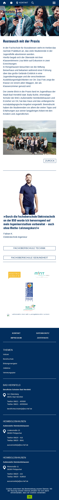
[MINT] (42, 275)
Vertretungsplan (9, 372)
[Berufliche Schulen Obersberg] (13, 13)
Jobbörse (6, 368)
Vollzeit (6, 354)
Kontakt (23, 2)
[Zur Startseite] (4, 3)
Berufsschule (8, 359)
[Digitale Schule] (14, 274)
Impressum (16, 338)
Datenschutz (42, 333)
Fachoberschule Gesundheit (29, 257)
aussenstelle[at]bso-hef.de (17, 445)
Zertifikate (43, 338)
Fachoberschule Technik (29, 248)
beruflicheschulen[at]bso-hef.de (19, 409)
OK (29, 497)
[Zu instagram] (11, 3)
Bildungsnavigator (10, 363)
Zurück (50, 160)
